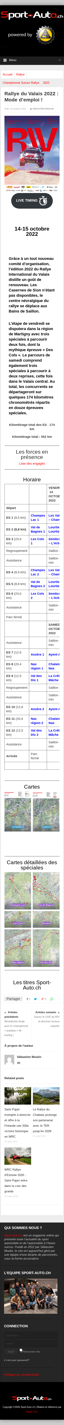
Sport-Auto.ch (13, 1235)
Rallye (20, 74)
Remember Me (31, 1351)
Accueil (7, 74)
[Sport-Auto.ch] (32, 15)
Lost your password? (17, 1360)
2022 (46, 82)
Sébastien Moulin (43, 109)
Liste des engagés (32, 463)
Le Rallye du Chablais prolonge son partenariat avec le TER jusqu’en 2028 (45, 1120)
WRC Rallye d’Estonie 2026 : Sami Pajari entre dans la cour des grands (15, 1180)
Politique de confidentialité (21, 1374)
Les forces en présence (32, 454)
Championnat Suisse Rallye (21, 82)
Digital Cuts (32, 1411)
